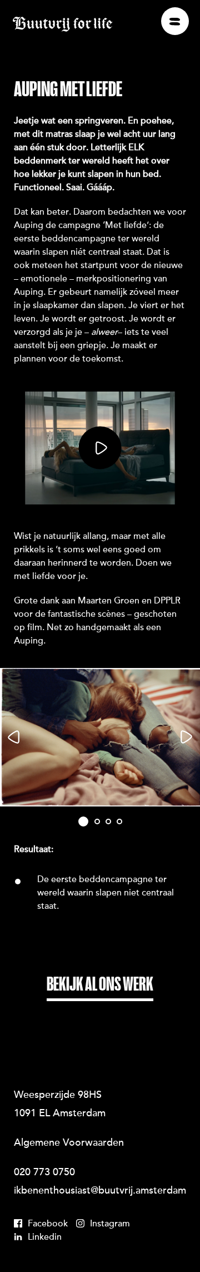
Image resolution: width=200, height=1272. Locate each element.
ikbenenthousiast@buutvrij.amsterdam (100, 1191)
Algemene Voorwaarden (69, 1144)
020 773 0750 (44, 1173)
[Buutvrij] (63, 24)
